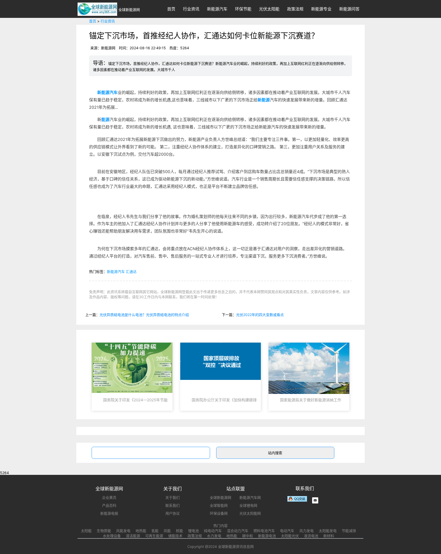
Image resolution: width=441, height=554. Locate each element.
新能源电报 (109, 513)
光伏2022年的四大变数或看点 (260, 314)
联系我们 (172, 505)
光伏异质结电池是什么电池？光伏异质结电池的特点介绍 (144, 314)
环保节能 (243, 8)
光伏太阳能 (269, 8)
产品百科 (109, 505)
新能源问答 (349, 8)
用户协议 (172, 513)
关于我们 (172, 497)
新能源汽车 (217, 8)
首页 (171, 8)
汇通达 (131, 271)
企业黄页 (109, 497)
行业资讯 (191, 8)
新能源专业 (321, 8)
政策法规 (295, 8)
